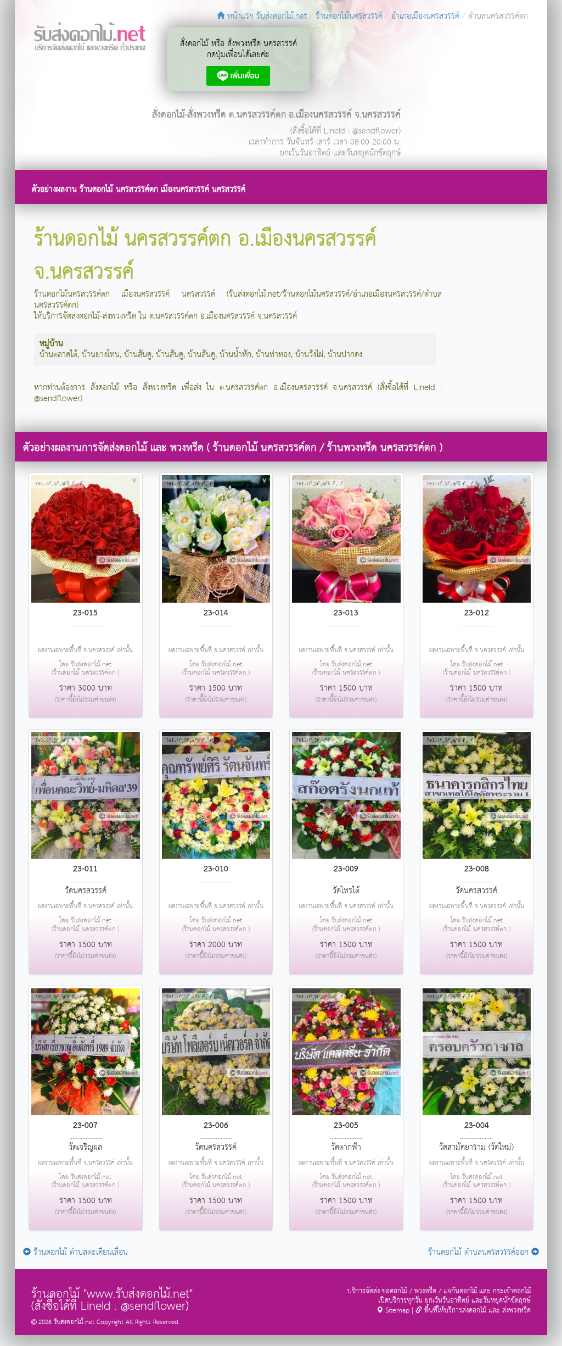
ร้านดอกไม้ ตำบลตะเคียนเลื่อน (79, 1252)
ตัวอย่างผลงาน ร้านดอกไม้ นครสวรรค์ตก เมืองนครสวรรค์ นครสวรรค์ (138, 189)
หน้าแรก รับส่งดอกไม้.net (265, 16)
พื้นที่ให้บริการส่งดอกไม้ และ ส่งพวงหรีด (476, 1310)
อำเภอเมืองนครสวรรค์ (425, 16)
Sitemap (396, 1310)
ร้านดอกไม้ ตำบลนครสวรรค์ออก (479, 1252)
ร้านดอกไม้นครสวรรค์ (349, 16)
